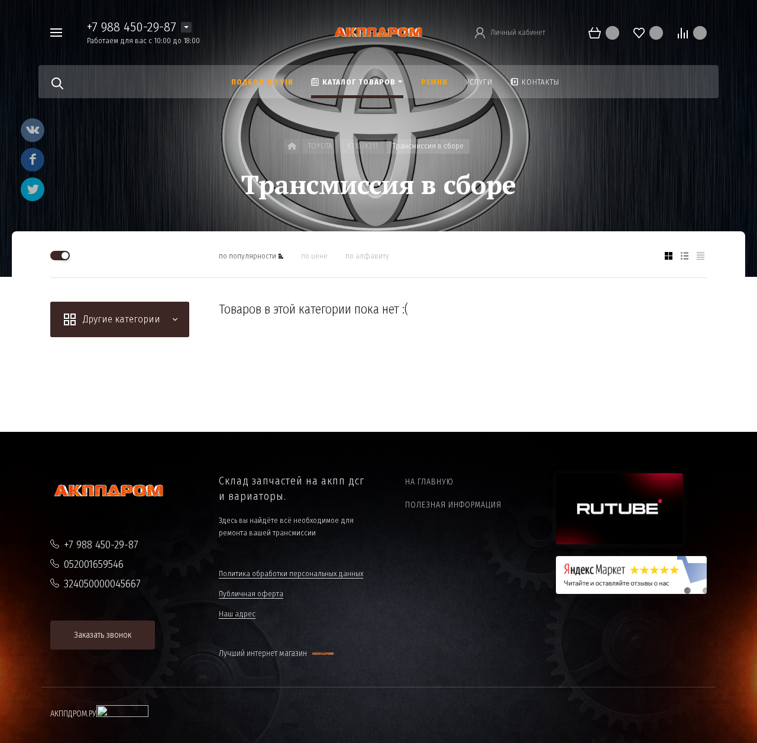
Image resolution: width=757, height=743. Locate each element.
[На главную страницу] (378, 31)
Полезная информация (453, 505)
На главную (429, 482)
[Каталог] (291, 146)
